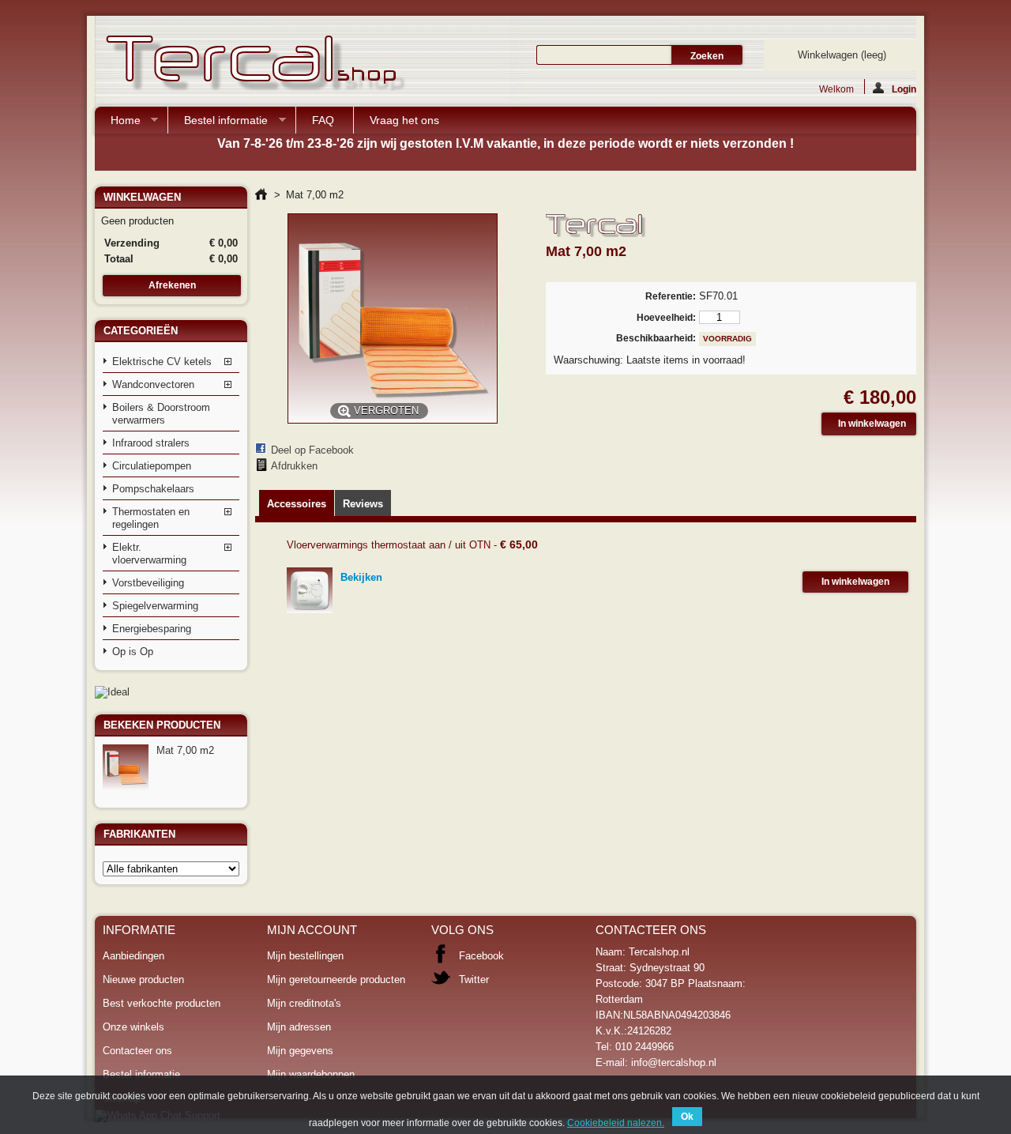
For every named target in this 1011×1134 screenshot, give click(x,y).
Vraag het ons (404, 120)
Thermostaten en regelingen (151, 518)
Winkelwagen (842, 55)
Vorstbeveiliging (148, 583)
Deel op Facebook (312, 450)
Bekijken (361, 577)
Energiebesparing (151, 629)
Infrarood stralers (151, 443)
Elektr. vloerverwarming (149, 553)
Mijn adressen (299, 1027)
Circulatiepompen (151, 466)
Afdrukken (294, 466)
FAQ (323, 120)
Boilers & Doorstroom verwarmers (161, 413)
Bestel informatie (218, 124)
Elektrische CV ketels (162, 361)
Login (904, 89)
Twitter (474, 979)
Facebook (481, 956)
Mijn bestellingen (305, 956)
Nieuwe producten (143, 979)
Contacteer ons (137, 1051)
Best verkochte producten (161, 1003)
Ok (687, 1116)
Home (118, 124)
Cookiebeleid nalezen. (615, 1122)
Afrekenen (172, 285)
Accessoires (296, 504)
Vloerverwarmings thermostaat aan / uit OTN (388, 545)
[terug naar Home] (261, 195)
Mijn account (312, 929)
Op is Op (132, 651)
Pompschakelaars (153, 489)
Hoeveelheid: (666, 317)
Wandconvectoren (153, 384)
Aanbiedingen (133, 956)
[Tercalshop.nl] (253, 65)
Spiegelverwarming (155, 606)
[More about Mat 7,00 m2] (125, 767)
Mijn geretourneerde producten (336, 979)
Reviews (363, 504)
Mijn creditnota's (304, 1003)
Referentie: (670, 296)
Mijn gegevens (300, 1051)
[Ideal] (112, 692)
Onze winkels (133, 1027)
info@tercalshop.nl (673, 1062)
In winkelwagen (855, 581)
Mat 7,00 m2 (185, 750)
